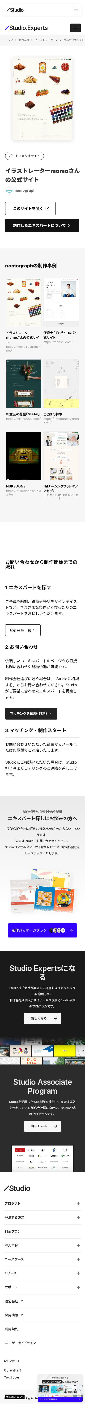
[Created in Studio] (15, 1397)
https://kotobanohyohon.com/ (61, 420)
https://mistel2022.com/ (23, 419)
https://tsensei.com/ (58, 342)
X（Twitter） (13, 1370)
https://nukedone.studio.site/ (23, 492)
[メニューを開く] (76, 10)
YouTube (11, 1377)
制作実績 (24, 40)
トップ (9, 40)
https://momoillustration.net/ (23, 348)
